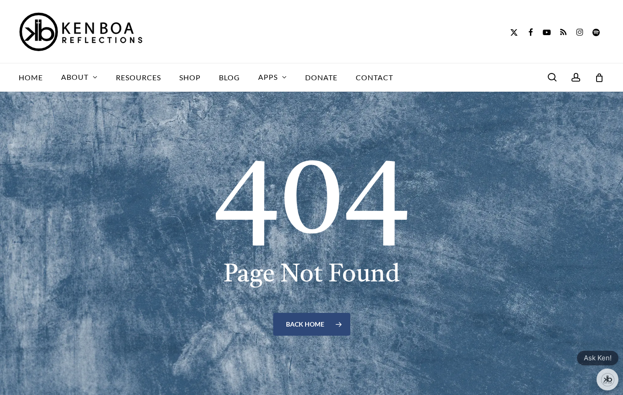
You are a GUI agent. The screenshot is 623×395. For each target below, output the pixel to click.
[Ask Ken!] (607, 379)
